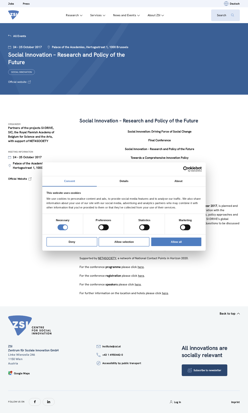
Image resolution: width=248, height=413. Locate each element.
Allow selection (124, 241)
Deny (72, 241)
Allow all (176, 241)
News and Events (124, 15)
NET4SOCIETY (107, 258)
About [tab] (178, 180)
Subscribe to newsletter (207, 370)
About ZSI (154, 15)
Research (72, 15)
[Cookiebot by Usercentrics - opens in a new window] (186, 169)
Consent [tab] (69, 180)
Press (26, 3)
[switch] (103, 227)
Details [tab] (124, 180)
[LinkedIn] (49, 402)
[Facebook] (35, 402)
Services (96, 15)
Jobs (11, 3)
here (141, 267)
